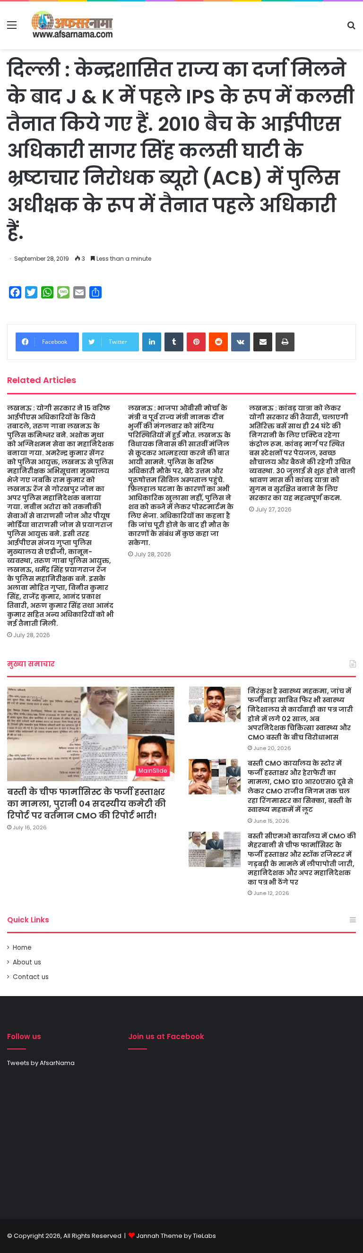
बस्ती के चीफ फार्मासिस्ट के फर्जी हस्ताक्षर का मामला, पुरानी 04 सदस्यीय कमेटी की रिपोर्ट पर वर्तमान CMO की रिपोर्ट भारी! (86, 803)
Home (22, 947)
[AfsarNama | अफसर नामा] (74, 25)
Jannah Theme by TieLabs (176, 1235)
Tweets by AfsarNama (41, 1062)
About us (27, 962)
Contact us (31, 976)
